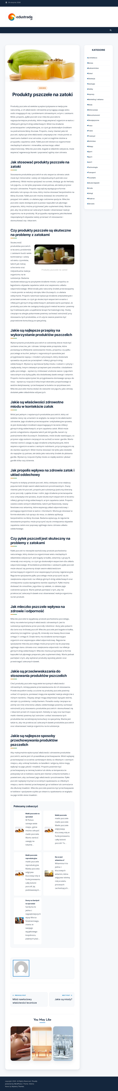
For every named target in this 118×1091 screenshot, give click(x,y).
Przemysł (91, 136)
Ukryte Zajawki (93, 183)
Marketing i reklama (95, 99)
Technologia (93, 167)
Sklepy (90, 146)
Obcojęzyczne (93, 120)
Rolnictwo (92, 141)
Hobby (90, 89)
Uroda (90, 188)
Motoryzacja (93, 110)
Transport (92, 172)
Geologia (91, 84)
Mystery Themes (18, 1086)
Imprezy (91, 94)
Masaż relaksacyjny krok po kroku (20, 1054)
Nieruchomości (94, 115)
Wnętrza (91, 198)
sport (90, 162)
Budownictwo (93, 68)
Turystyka (92, 178)
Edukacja (91, 79)
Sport (90, 152)
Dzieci (90, 73)
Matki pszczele (61, 815)
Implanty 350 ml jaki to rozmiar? (63, 1054)
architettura (92, 58)
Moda (90, 105)
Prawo (90, 131)
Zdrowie (42, 88)
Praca (90, 126)
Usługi (90, 193)
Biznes (90, 63)
